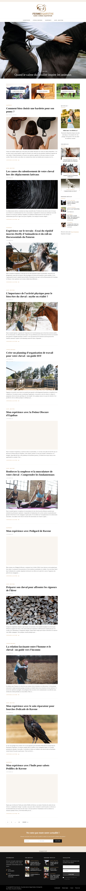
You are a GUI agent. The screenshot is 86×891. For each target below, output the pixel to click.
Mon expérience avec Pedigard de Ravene (28, 531)
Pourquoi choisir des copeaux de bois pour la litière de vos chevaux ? (70, 160)
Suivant (24, 822)
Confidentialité (57, 887)
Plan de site (77, 887)
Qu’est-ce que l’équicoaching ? (73, 209)
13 (20, 822)
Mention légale (65, 887)
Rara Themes (8, 888)
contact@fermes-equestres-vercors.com (14, 876)
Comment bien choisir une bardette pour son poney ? (72, 225)
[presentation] (4, 50)
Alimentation (26, 20)
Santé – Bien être (58, 20)
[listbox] (43, 50)
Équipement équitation (68, 91)
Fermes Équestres (16, 887)
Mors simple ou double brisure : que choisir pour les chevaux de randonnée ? (73, 217)
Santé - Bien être (10, 168)
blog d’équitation (75, 231)
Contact (71, 887)
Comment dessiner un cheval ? (70, 191)
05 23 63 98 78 (11, 871)
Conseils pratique (37, 20)
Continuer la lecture (11, 160)
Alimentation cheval (18, 91)
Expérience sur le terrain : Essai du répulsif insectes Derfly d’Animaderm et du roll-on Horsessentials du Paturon (29, 233)
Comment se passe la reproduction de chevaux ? (70, 176)
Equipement (48, 20)
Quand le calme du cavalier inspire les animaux (73, 202)
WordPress (19, 888)
